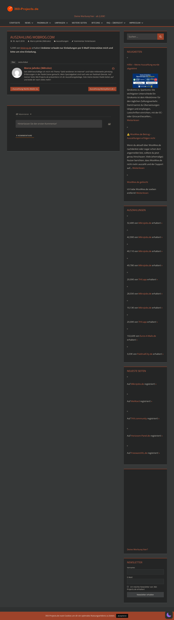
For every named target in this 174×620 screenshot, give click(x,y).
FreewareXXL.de (139, 452)
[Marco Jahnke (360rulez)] (17, 77)
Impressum (134, 22)
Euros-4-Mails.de (148, 335)
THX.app (142, 279)
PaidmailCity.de (144, 353)
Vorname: (131, 567)
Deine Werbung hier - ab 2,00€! (89, 16)
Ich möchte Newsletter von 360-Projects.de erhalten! (142, 588)
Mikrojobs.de (144, 222)
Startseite (14, 22)
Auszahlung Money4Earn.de (102, 89)
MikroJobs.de (144, 237)
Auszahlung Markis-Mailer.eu (25, 89)
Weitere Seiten (79, 22)
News (27, 22)
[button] (169, 615)
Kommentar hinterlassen (85, 41)
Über (13, 62)
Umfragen (60, 22)
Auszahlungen (62, 41)
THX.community (139, 418)
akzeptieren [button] (122, 616)
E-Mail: (130, 577)
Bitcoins (96, 22)
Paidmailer (42, 22)
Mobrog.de (26, 47)
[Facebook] (113, 68)
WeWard (135, 401)
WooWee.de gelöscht (137, 182)
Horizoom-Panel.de (140, 435)
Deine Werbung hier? (137, 549)
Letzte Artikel (23, 62)
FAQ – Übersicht (115, 22)
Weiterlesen (133, 120)
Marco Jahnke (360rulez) (40, 41)
